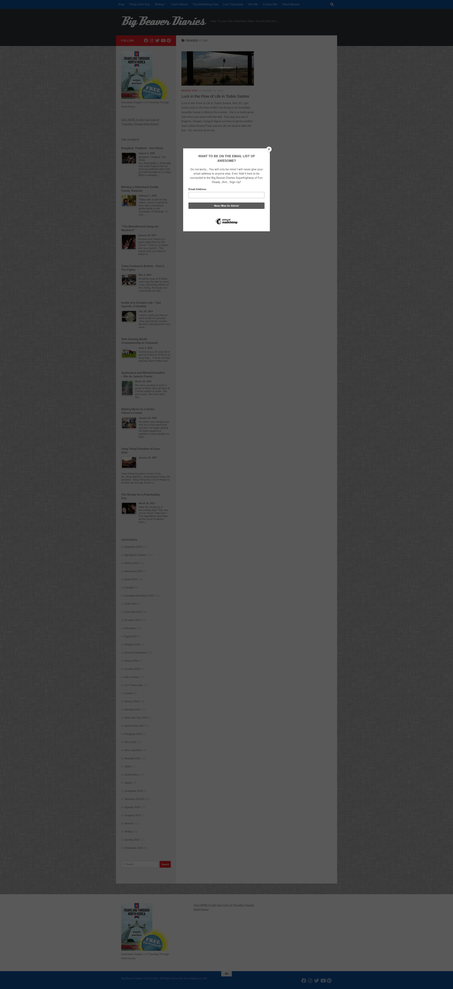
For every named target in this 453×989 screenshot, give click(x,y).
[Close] (269, 149)
